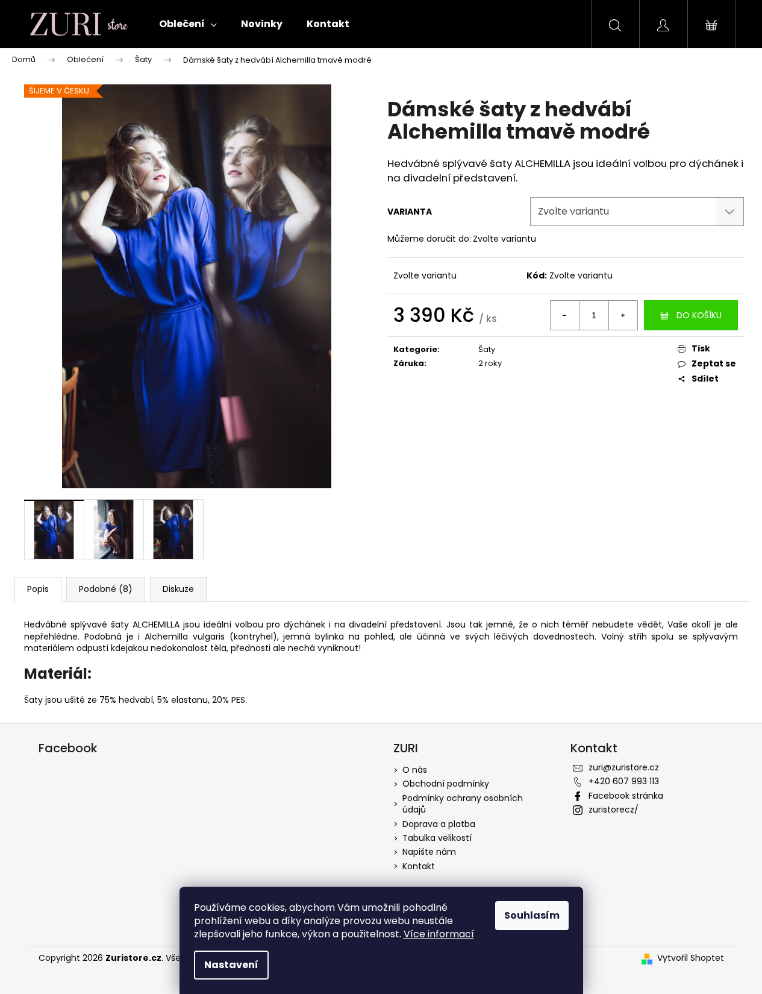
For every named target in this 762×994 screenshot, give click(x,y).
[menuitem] (188, 24)
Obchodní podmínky (445, 784)
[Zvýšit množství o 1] (622, 315)
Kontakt (418, 866)
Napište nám (429, 852)
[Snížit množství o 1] (565, 315)
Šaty (486, 349)
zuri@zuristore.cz (624, 767)
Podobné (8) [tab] (106, 589)
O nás (414, 770)
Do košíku (699, 315)
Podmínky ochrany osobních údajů (462, 804)
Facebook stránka (626, 796)
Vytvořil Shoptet (690, 958)
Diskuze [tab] (178, 589)
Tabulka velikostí (437, 838)
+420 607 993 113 (624, 781)
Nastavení (231, 965)
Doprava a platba (438, 824)
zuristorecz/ (614, 810)
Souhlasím (532, 915)
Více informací (439, 934)
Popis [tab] (38, 589)
